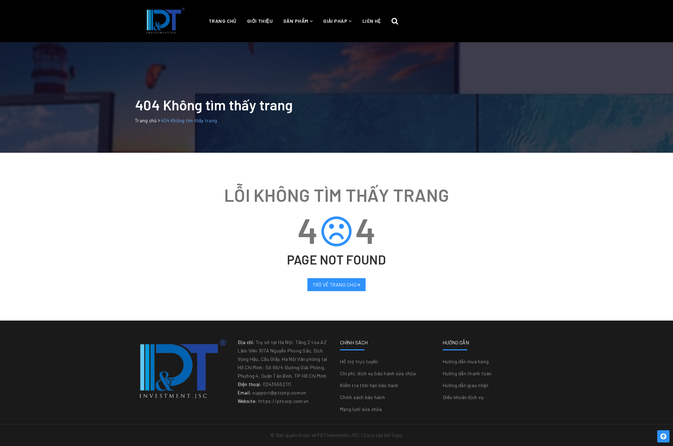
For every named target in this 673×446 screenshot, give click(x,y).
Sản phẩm (296, 21)
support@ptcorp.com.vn (279, 393)
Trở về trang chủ (335, 285)
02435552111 (277, 384)
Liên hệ (371, 21)
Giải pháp (335, 21)
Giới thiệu (260, 21)
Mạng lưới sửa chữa (361, 409)
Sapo (397, 435)
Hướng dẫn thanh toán (467, 373)
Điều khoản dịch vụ (463, 397)
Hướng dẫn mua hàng (466, 361)
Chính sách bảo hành (362, 397)
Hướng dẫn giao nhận (466, 385)
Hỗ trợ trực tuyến (359, 361)
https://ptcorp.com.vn (283, 401)
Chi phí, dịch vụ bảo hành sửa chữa (378, 373)
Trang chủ (223, 21)
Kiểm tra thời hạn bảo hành (369, 385)
